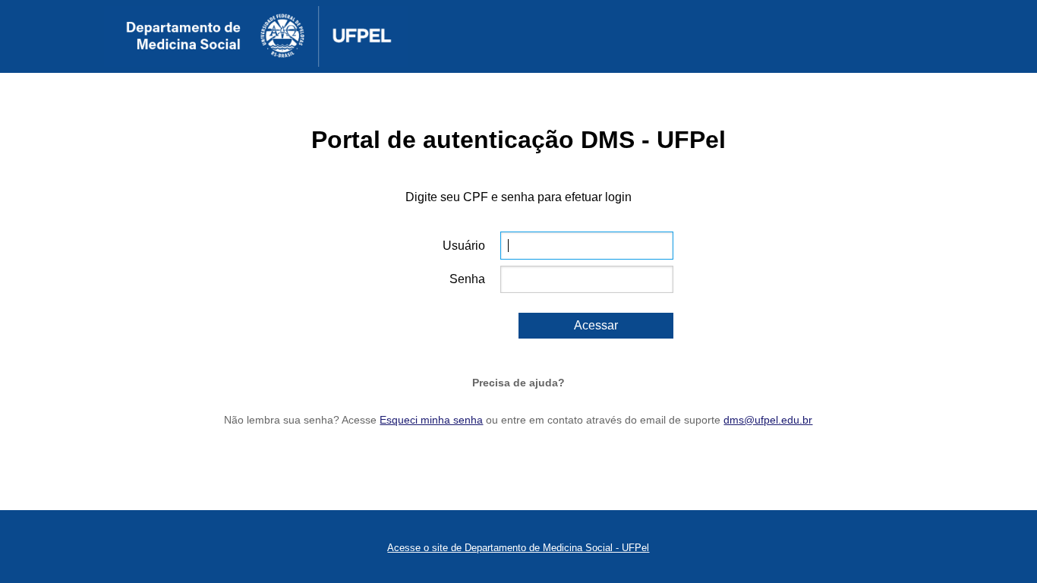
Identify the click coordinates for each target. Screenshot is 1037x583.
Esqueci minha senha (431, 420)
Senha (467, 279)
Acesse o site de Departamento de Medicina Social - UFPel (518, 547)
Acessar (596, 325)
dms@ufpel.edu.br (767, 420)
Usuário (464, 245)
